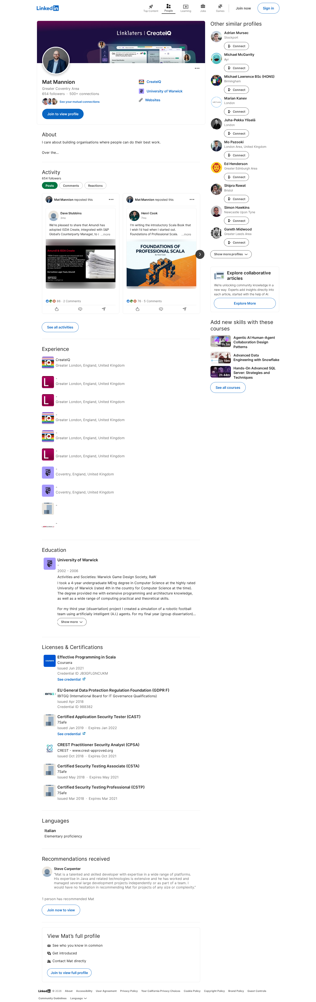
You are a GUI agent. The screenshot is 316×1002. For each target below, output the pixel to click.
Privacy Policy (129, 991)
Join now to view (61, 910)
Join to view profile (62, 114)
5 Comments (153, 301)
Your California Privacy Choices (160, 991)
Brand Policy (236, 991)
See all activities (60, 327)
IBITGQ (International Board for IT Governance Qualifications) (107, 696)
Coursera (64, 662)
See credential (69, 679)
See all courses (228, 387)
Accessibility (84, 991)
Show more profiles (229, 254)
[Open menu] (197, 68)
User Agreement (106, 991)
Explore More (245, 303)
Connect (239, 46)
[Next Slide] (199, 254)
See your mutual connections (80, 101)
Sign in (268, 8)
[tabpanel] (121, 253)
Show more (69, 622)
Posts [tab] (50, 185)
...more (105, 234)
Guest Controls (256, 991)
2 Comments (72, 301)
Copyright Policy (214, 991)
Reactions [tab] (95, 185)
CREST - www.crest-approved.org (85, 750)
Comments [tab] (71, 185)
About (69, 991)
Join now (243, 8)
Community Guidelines (52, 998)
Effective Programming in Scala (86, 657)
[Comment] (80, 309)
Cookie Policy (192, 991)
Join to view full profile (69, 973)
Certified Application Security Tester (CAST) (99, 716)
